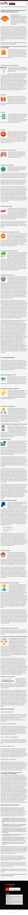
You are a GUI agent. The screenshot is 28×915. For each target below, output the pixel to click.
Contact (8, 897)
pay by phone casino (14, 138)
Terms (8, 900)
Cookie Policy (9, 899)
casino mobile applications (21, 195)
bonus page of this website (11, 188)
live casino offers (4, 191)
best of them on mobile (8, 866)
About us (8, 895)
